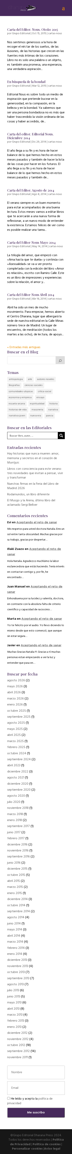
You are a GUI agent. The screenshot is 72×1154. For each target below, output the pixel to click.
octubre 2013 (16, 972)
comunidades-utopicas (21, 392)
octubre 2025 (16, 710)
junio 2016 (14, 862)
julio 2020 (13, 802)
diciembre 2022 (17, 771)
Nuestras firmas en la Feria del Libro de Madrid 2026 (33, 486)
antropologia (16, 379)
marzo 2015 (15, 887)
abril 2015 (13, 881)
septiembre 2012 (18, 1051)
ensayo (40, 398)
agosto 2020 (16, 795)
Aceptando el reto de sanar (36, 522)
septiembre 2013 (18, 978)
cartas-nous (55, 33)
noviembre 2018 (18, 808)
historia (53, 404)
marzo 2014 (15, 941)
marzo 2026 (15, 698)
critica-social (44, 392)
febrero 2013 (15, 1020)
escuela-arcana (17, 404)
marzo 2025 (15, 741)
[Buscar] (60, 360)
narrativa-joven (17, 416)
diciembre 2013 (17, 960)
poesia (49, 416)
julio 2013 (13, 990)
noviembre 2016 (18, 850)
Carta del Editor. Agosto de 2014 (30, 190)
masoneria (37, 410)
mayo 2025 (15, 729)
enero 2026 (15, 704)
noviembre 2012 (18, 1039)
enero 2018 (14, 820)
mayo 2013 (14, 1002)
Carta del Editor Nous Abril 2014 (30, 295)
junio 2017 (14, 832)
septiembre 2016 (18, 856)
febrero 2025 (16, 747)
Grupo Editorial (21, 33)
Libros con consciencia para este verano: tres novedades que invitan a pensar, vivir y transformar (35, 473)
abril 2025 (14, 735)
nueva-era (35, 416)
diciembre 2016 (17, 844)
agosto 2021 (15, 777)
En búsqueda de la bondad (26, 82)
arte (30, 379)
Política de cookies (47, 1144)
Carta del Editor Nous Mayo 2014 (31, 242)
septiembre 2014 (18, 911)
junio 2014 (14, 923)
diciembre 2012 (17, 1033)
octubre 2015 (16, 875)
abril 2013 (13, 1008)
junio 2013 (13, 996)
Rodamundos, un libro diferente (28, 494)
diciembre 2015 (17, 868)
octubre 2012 (16, 1045)
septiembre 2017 (18, 826)
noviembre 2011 (17, 1057)
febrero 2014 (16, 948)
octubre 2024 (16, 753)
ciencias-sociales (34, 385)
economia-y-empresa (20, 398)
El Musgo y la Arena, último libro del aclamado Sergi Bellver (31, 503)
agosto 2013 (15, 984)
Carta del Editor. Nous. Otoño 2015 (32, 29)
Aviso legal (52, 1148)
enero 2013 (14, 1027)
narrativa (53, 410)
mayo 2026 (15, 686)
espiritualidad (37, 404)
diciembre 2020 (17, 783)
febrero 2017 (16, 838)
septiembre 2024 (19, 759)
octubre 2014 (16, 905)
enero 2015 (14, 893)
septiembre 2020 (19, 789)
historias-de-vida (18, 410)
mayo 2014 (14, 929)
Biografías (14, 385)
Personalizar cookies (27, 1148)
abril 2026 (14, 692)
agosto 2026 (16, 680)
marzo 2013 (15, 1014)
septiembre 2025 (19, 716)
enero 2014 (14, 954)
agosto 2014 (15, 917)
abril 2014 (13, 935)
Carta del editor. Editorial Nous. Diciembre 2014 (30, 136)
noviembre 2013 (17, 966)
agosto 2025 (16, 722)
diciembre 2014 (17, 899)
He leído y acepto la (30, 1101)
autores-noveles (45, 379)
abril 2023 (13, 765)
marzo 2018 (15, 814)
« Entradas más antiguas (23, 347)
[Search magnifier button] (61, 435)
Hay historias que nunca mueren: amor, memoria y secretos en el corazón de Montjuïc (33, 458)
